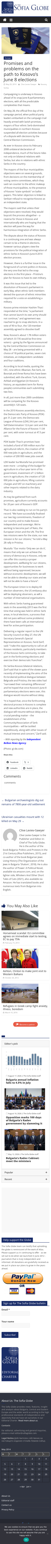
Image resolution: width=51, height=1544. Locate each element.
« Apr (22, 1486)
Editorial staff (8, 1500)
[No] (47, 1533)
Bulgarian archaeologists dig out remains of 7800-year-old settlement (23, 802)
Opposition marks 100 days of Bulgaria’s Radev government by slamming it (24, 1120)
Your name (8, 1321)
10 (39, 1464)
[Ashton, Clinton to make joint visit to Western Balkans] (20, 950)
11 (46, 1464)
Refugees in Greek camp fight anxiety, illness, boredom (25, 1007)
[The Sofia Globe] (5, 20)
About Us (6, 1496)
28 (19, 1479)
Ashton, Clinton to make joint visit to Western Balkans (24, 972)
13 (12, 1469)
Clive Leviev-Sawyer (29, 84)
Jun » (28, 1486)
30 (32, 1479)
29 (25, 1479)
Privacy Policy (8, 1509)
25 (46, 1474)
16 (32, 1469)
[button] (25, 1043)
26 (5, 1479)
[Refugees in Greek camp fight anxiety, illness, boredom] (20, 985)
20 (12, 1474)
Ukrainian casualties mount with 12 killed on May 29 (23, 819)
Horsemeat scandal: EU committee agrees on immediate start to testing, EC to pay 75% (25, 936)
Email (6, 1309)
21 (19, 1474)
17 (39, 1469)
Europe (8, 58)
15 (25, 1469)
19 (5, 1474)
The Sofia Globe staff (32, 1076)
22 (25, 1474)
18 (46, 1469)
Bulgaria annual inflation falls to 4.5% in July (22, 1081)
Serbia (6, 88)
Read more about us (28, 1420)
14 (19, 1469)
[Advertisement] (25, 1210)
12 (5, 1469)
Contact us (7, 1505)
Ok (26, 1540)
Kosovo (43, 84)
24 (39, 1474)
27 (12, 1479)
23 (32, 1474)
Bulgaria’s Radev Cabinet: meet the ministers (22, 1159)
